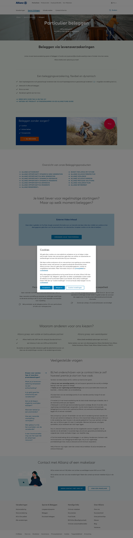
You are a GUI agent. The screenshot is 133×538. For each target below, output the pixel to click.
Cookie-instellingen (75, 288)
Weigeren (59, 288)
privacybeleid (79, 268)
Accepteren (46, 288)
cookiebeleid (44, 270)
